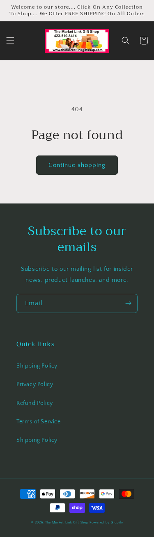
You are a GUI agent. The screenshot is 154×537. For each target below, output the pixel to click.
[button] (10, 41)
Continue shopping (77, 165)
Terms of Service (38, 421)
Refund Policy (34, 403)
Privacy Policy (34, 384)
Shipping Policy (36, 366)
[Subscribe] (128, 303)
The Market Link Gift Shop (67, 522)
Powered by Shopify (106, 522)
